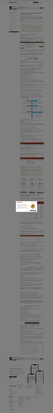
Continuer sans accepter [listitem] (33, 202)
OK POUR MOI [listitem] (33, 210)
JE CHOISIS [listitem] (27, 210)
